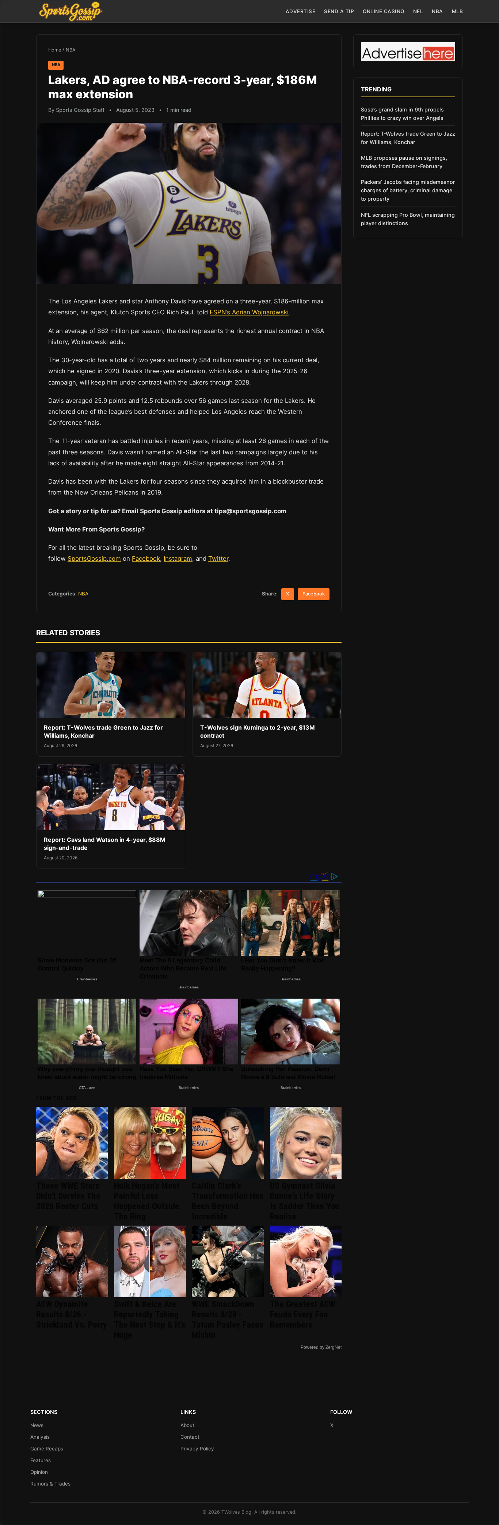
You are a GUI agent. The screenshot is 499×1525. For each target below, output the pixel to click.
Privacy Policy (197, 1449)
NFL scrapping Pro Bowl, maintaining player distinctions (408, 219)
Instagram (178, 558)
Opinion (39, 1472)
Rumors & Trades (50, 1484)
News (36, 1425)
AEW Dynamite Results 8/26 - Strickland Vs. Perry (71, 1314)
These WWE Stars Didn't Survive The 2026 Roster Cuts (68, 1196)
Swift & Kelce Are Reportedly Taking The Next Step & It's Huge (149, 1319)
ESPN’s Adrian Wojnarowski (249, 312)
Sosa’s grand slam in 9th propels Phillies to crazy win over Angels (402, 113)
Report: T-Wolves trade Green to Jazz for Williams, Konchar (408, 137)
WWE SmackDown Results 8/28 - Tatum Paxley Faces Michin (227, 1319)
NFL (418, 11)
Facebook (146, 558)
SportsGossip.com (94, 558)
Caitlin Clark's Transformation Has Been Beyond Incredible (227, 1201)
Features (40, 1460)
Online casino (383, 11)
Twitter (218, 558)
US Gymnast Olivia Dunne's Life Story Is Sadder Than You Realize (304, 1201)
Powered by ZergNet (321, 1347)
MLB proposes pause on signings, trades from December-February (404, 162)
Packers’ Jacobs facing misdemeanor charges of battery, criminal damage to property (408, 190)
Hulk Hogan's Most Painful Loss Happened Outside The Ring (146, 1201)
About (187, 1425)
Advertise (301, 11)
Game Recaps (46, 1449)
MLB (457, 11)
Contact (189, 1437)
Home (54, 50)
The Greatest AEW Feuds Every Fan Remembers (302, 1314)
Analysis (40, 1437)
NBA (437, 11)
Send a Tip (339, 11)
